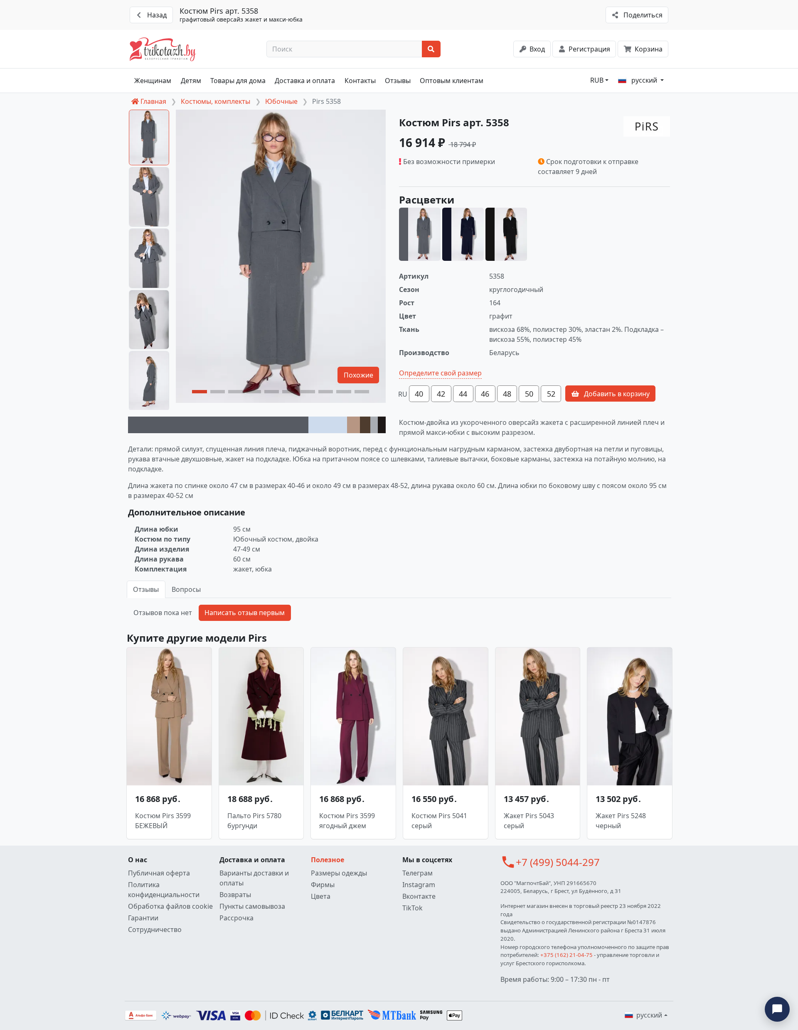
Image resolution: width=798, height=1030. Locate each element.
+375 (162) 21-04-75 (566, 955)
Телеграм (417, 873)
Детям (191, 80)
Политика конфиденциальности (164, 889)
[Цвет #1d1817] (382, 425)
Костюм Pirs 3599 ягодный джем (347, 820)
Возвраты (235, 894)
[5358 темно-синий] (463, 234)
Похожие (358, 375)
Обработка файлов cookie (170, 906)
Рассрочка (236, 917)
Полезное (327, 859)
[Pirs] (646, 126)
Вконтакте (419, 896)
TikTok (412, 907)
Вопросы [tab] (186, 589)
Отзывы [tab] (146, 589)
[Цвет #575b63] (218, 425)
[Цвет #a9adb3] (374, 425)
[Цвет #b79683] (353, 425)
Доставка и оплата (305, 80)
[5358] (420, 234)
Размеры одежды (339, 873)
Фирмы (323, 884)
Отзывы (398, 80)
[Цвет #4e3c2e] (365, 425)
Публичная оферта (159, 873)
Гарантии (143, 917)
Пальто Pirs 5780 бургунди (254, 820)
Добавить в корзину (616, 393)
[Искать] (431, 49)
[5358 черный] (506, 234)
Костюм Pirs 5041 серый (439, 820)
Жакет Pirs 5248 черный (621, 820)
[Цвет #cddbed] (327, 425)
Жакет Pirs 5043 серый (529, 820)
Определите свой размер (440, 373)
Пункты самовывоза (252, 906)
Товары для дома (238, 80)
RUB (596, 80)
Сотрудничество (155, 929)
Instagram (418, 884)
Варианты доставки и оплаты (254, 878)
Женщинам (152, 80)
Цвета (320, 896)
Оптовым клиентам (451, 80)
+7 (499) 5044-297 (558, 862)
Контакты (360, 80)
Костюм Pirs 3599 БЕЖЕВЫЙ (163, 820)
